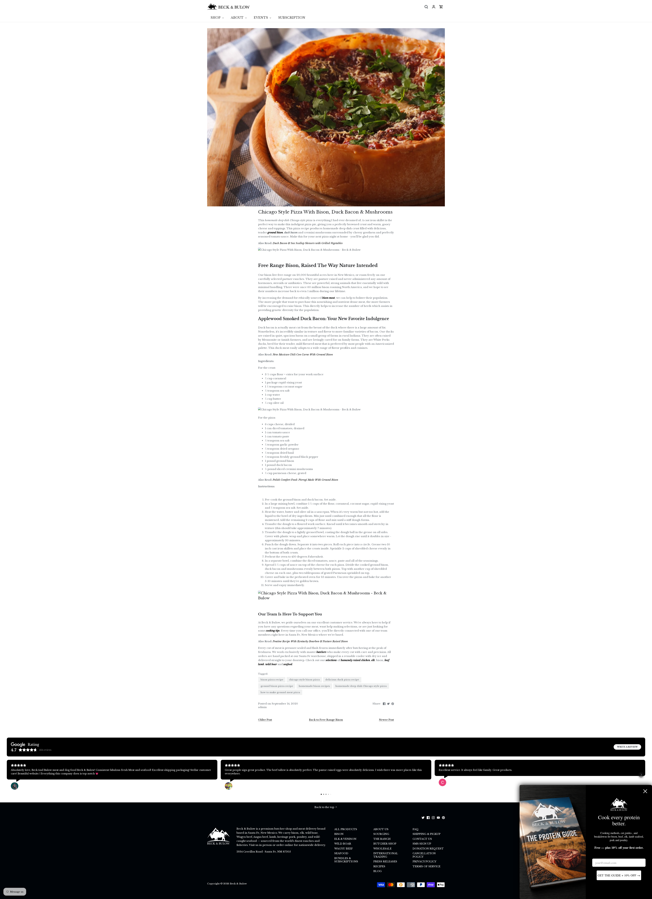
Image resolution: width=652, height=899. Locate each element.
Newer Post (386, 719)
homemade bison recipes (314, 686)
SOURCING (381, 834)
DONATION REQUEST (428, 848)
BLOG (377, 871)
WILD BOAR (342, 843)
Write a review (627, 747)
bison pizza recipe (272, 679)
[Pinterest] (443, 817)
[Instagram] (433, 817)
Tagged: (263, 674)
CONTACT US (422, 838)
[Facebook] (428, 817)
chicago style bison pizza (304, 679)
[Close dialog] (645, 791)
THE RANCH (382, 838)
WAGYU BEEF (343, 848)
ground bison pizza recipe (277, 686)
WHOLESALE (382, 848)
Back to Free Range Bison (326, 719)
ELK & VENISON (345, 838)
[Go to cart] (441, 6)
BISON (338, 834)
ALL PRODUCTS (345, 829)
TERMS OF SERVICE (426, 866)
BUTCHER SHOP (384, 843)
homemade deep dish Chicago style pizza (361, 686)
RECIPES (379, 866)
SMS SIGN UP (422, 843)
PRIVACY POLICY (424, 861)
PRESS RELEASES (385, 861)
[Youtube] (438, 817)
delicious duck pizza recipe (342, 679)
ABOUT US (380, 829)
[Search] (426, 6)
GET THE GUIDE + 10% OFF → (619, 875)
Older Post (265, 719)
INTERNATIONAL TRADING (385, 855)
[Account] (433, 6)
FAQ (416, 829)
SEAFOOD (341, 853)
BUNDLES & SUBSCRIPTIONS (346, 860)
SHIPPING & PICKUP (426, 834)
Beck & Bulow (238, 883)
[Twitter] (423, 817)
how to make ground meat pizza (280, 692)
